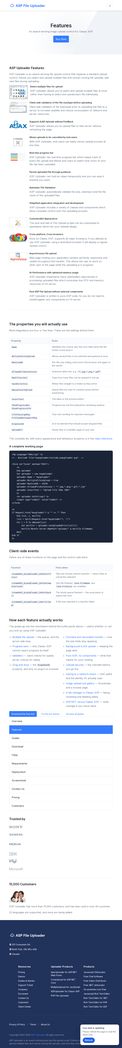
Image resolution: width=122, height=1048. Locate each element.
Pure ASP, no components (81, 655)
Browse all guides (75, 714)
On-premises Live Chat (95, 989)
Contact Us (18, 788)
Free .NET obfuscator (94, 985)
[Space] (28, 935)
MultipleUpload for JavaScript (65, 987)
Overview (17, 721)
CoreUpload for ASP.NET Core (63, 981)
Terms (33, 1024)
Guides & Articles (26, 981)
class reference (103, 438)
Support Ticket (25, 985)
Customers (18, 805)
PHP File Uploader (60, 995)
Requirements (19, 763)
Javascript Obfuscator (94, 972)
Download (17, 746)
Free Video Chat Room (95, 981)
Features (17, 729)
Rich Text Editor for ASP (95, 1006)
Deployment (18, 771)
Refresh (89, 1040)
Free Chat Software (93, 976)
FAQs (15, 755)
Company (23, 989)
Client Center (24, 1006)
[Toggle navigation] (110, 6)
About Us (45, 1024)
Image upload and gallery (80, 683)
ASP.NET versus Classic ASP (82, 701)
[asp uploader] (28, 5)
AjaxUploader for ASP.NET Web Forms (64, 974)
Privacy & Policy (17, 1024)
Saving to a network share (81, 674)
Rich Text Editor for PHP (95, 1002)
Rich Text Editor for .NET (96, 998)
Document (23, 993)
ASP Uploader (38, 1035)
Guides (15, 738)
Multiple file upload (23, 637)
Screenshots (19, 780)
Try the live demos (50, 714)
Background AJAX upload (81, 646)
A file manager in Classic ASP (82, 692)
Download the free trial (23, 714)
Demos (21, 976)
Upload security (75, 664)
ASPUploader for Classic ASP (65, 991)
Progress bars (20, 646)
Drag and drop (20, 664)
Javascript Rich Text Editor (97, 993)
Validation (17, 655)
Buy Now (61, 39)
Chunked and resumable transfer (84, 637)
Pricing (15, 797)
